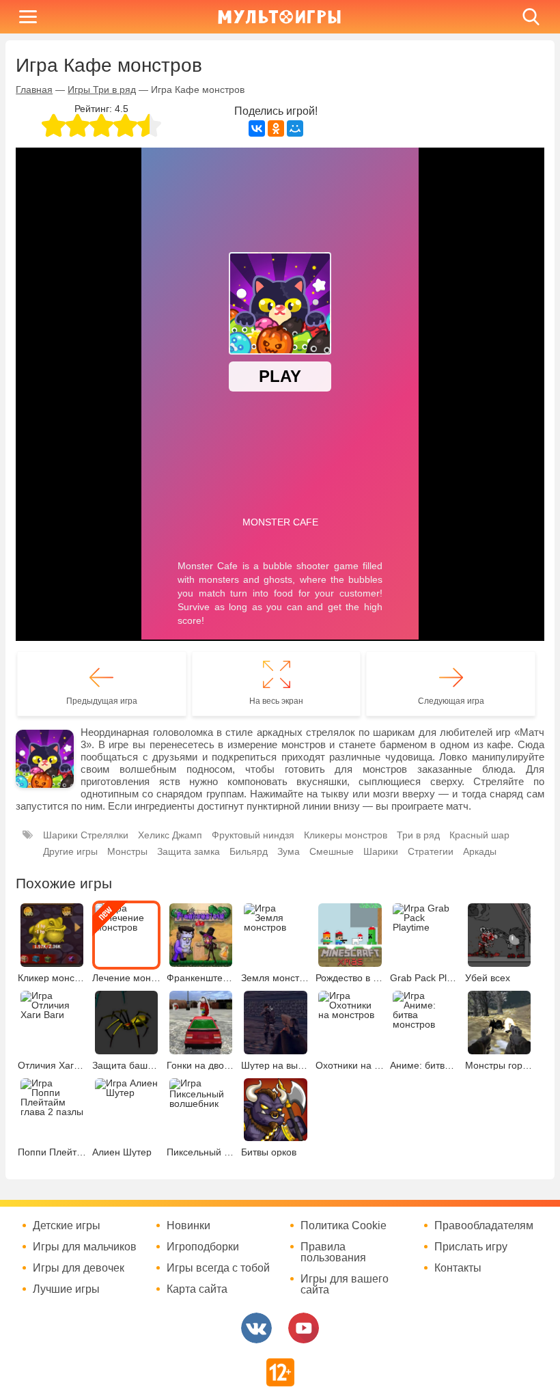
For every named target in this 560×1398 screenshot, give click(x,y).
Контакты (457, 1268)
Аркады (479, 851)
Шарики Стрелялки (85, 835)
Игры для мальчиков (85, 1247)
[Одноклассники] (276, 128)
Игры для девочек (78, 1268)
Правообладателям (483, 1225)
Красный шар (479, 835)
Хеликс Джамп (170, 835)
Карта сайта (197, 1289)
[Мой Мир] (295, 128)
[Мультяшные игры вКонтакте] (256, 1328)
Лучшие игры (66, 1289)
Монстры (127, 851)
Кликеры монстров (345, 835)
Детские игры (66, 1225)
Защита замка (188, 851)
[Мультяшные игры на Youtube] (303, 1328)
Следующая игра (451, 701)
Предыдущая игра (101, 701)
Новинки (188, 1225)
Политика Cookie (343, 1225)
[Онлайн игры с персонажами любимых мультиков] (279, 17)
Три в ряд (418, 835)
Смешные (331, 851)
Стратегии (430, 851)
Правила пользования (333, 1252)
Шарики (380, 851)
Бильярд (248, 851)
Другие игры (70, 851)
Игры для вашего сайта (344, 1285)
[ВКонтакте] (257, 128)
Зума (288, 851)
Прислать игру (470, 1247)
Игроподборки (203, 1247)
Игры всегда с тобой (218, 1268)
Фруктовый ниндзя (253, 835)
